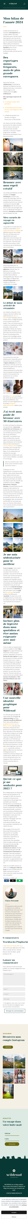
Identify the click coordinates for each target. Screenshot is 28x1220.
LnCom (5, 748)
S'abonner (8, 1047)
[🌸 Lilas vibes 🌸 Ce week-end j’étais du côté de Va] (19, 1076)
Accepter (14, 1212)
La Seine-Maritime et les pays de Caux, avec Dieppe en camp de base (13, 110)
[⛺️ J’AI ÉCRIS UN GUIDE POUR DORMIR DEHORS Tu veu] (8, 1091)
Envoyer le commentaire (14, 1011)
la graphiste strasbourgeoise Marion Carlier (11, 724)
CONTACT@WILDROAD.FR (14, 1193)
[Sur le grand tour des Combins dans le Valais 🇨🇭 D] (8, 1061)
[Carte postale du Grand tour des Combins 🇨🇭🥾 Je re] (19, 1061)
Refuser (14, 1217)
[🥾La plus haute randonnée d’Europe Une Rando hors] (8, 1076)
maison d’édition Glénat (10, 446)
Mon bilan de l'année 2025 (11, 946)
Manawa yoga (9, 592)
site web (12, 396)
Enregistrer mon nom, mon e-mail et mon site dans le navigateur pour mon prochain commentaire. (14, 1005)
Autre (5, 26)
